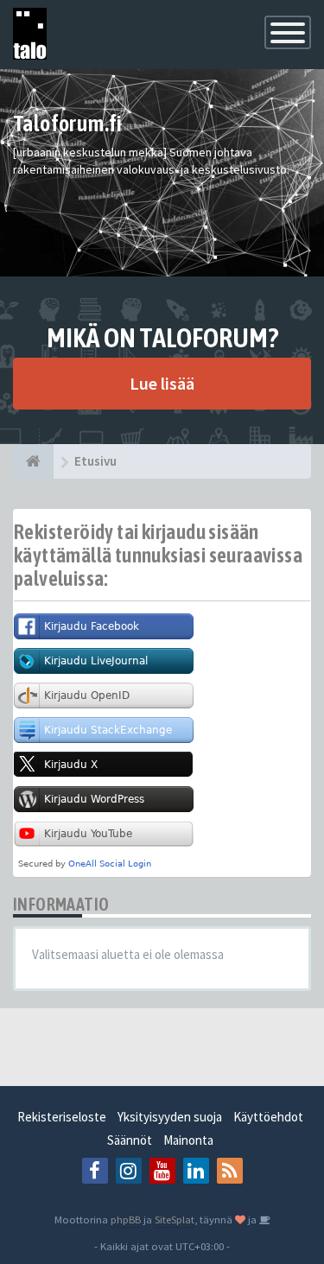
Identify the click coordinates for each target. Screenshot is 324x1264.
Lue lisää (162, 383)
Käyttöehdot (268, 1116)
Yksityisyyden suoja (170, 1116)
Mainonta (188, 1140)
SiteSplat (174, 1219)
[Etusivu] (33, 461)
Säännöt (129, 1140)
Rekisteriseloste (61, 1116)
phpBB (126, 1219)
